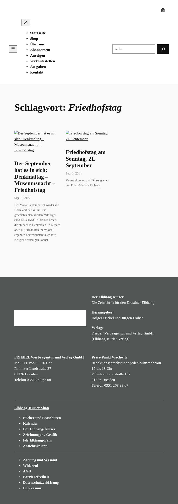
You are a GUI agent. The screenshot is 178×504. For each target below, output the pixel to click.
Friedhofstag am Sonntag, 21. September (86, 158)
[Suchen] (163, 49)
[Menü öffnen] (13, 49)
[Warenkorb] (163, 10)
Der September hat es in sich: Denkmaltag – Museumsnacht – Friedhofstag (34, 176)
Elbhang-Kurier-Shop (31, 408)
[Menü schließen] (25, 22)
